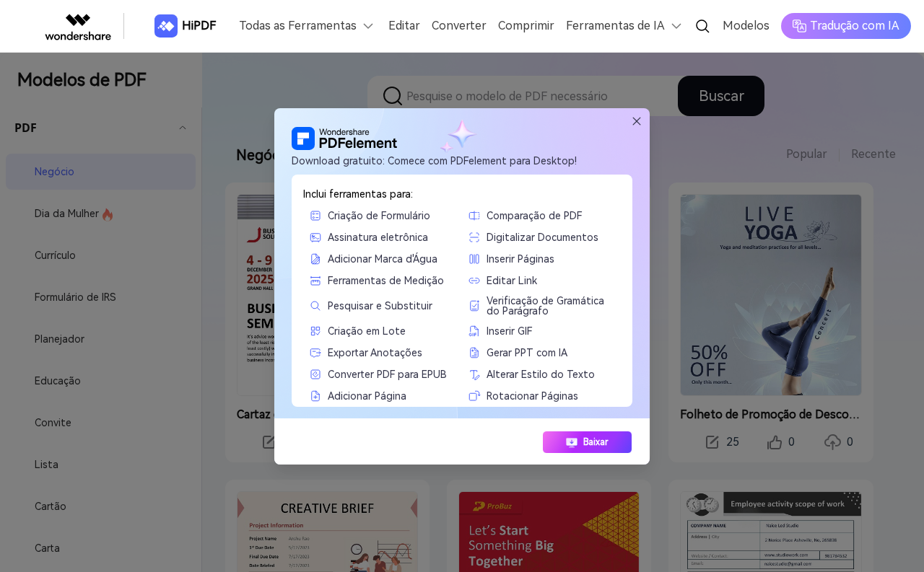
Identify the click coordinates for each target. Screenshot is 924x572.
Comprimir (526, 25)
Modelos (746, 25)
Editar (404, 25)
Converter (459, 25)
